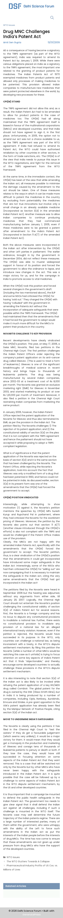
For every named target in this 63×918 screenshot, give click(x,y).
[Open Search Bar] (52, 17)
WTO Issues (9, 25)
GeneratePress (31, 914)
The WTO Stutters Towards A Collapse (28, 861)
